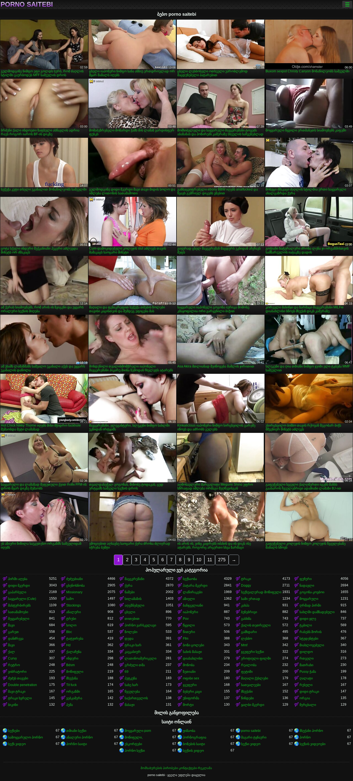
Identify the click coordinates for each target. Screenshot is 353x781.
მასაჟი (130, 705)
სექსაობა (190, 579)
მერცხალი (307, 705)
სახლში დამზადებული (317, 612)
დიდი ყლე (307, 619)
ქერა (128, 585)
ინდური (72, 658)
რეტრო (14, 665)
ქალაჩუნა (73, 652)
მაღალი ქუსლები (254, 678)
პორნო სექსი (135, 751)
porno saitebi (27, 4)
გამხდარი (249, 632)
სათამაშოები (18, 612)
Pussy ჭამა (307, 672)
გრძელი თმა (135, 665)
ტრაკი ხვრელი (20, 698)
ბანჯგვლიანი (193, 605)
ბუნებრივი (249, 612)
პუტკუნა (131, 678)
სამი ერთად (250, 599)
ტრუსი (71, 619)
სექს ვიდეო (17, 744)
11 (209, 559)
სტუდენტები (308, 638)
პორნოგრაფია (194, 737)
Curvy (12, 658)
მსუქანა (72, 678)
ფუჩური (305, 579)
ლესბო (246, 638)
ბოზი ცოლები (193, 645)
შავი (11, 625)
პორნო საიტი (76, 744)
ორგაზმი (73, 691)
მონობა (188, 665)
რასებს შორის (310, 632)
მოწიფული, (134, 737)
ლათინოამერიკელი (140, 658)
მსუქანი (247, 691)
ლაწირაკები (192, 592)
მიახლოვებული (311, 645)
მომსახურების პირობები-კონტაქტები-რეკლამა (176, 768)
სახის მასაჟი (192, 652)
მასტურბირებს (19, 605)
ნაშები (130, 592)
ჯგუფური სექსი (252, 652)
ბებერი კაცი (192, 691)
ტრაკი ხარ (133, 645)
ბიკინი (13, 705)
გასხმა (246, 619)
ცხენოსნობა (75, 585)
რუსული (305, 685)
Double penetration (22, 685)
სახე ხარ (131, 685)
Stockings (73, 605)
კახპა (245, 605)
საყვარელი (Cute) (22, 599)
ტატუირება (74, 638)
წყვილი (189, 625)
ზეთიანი (189, 672)
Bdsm (70, 665)
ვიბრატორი (17, 672)
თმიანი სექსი (76, 731)
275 (222, 559)
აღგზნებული (134, 605)
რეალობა (248, 665)
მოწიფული (74, 672)
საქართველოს (136, 698)
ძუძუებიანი (74, 579)
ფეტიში (247, 672)
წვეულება (132, 691)
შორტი (188, 705)
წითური (189, 632)
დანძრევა (15, 638)
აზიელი (189, 599)
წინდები (247, 698)
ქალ (11, 652)
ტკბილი (305, 625)
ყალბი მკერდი (252, 705)
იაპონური (190, 612)
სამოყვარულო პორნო (25, 737)
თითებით (132, 619)
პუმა (69, 705)
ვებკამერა (74, 698)
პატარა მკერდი (195, 585)
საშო (70, 599)
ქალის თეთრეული (256, 625)
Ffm (185, 638)
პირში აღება (17, 579)
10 (198, 559)
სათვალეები (251, 685)
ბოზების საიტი (194, 744)
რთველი (306, 658)
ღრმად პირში (310, 605)
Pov (186, 619)
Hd (68, 645)
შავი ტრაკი (16, 691)
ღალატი (306, 678)
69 (127, 672)
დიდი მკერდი (19, 585)
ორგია (304, 698)
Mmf (244, 645)
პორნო (305, 737)
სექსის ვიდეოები (312, 744)
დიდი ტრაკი (309, 691)
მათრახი (306, 665)
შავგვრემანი (134, 579)
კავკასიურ (133, 652)
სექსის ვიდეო (193, 751)
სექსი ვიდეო (250, 744)
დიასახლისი (192, 658)
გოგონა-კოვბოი (311, 592)
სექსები (14, 731)
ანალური (73, 612)
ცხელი (130, 612)
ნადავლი (306, 585)
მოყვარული (308, 599)
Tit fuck (71, 685)
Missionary (74, 592)
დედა (129, 638)
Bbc (69, 632)
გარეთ (13, 632)
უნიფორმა (191, 698)
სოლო (71, 625)
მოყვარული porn (138, 731)
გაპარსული (17, 592)
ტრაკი (246, 579)
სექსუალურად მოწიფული (261, 592)
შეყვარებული (18, 619)
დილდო (306, 652)
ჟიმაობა (189, 731)
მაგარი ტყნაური (253, 737)
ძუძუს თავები (18, 678)
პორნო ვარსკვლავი (140, 625)
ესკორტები (133, 744)
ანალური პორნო (79, 737)
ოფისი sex (191, 678)
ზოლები (131, 632)
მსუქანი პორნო (311, 731)
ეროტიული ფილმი (256, 658)
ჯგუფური (190, 685)
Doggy (246, 585)
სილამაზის (133, 599)
